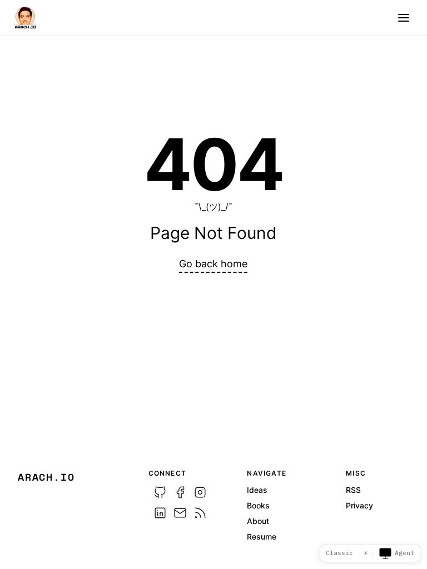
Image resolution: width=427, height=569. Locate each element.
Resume (261, 536)
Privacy (359, 505)
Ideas (257, 490)
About (258, 521)
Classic (339, 553)
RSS (353, 490)
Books (258, 505)
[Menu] (404, 17)
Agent (404, 553)
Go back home (213, 263)
